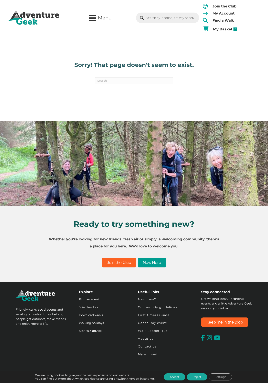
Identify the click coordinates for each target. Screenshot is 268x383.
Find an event (89, 299)
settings (149, 378)
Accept (174, 377)
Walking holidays (91, 323)
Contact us (147, 346)
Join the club (88, 307)
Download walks (91, 315)
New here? (147, 299)
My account (148, 354)
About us (145, 338)
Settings (220, 377)
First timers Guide (154, 315)
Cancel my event (152, 323)
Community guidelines (157, 307)
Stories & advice (90, 331)
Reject (197, 377)
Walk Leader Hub (153, 331)
